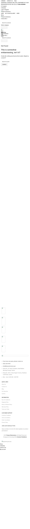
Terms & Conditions (6, 417)
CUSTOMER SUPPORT (7, 413)
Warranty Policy (5, 406)
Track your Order (5, 409)
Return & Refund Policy (7, 404)
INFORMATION (5, 397)
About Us (4, 384)
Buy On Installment (6, 399)
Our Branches (5, 391)
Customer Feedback (6, 415)
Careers (3, 393)
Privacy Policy (5, 422)
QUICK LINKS (5, 381)
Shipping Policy (5, 402)
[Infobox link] (15, 221)
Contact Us (4, 386)
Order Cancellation (6, 420)
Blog (3, 389)
